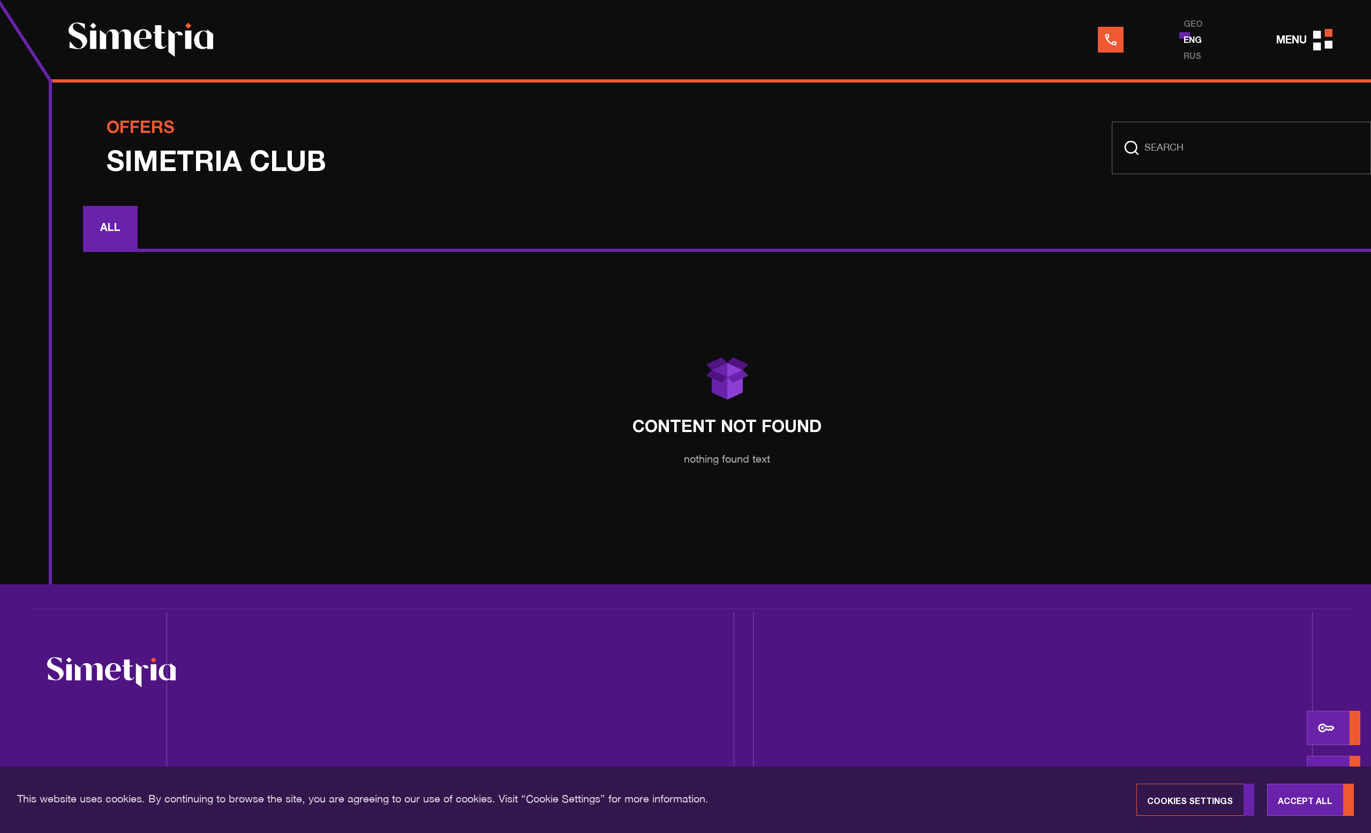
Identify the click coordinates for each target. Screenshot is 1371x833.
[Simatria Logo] (111, 673)
